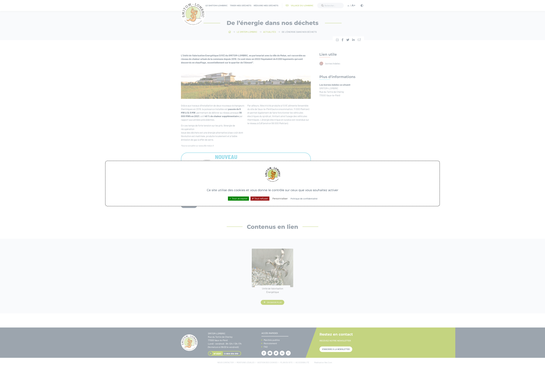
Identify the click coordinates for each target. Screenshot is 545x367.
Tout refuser (261, 198)
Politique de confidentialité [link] (304, 198)
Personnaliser (280, 198)
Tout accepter (239, 198)
